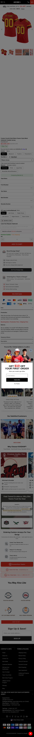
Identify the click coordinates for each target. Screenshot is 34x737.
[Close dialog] (31, 350)
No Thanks (17, 383)
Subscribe (17, 380)
